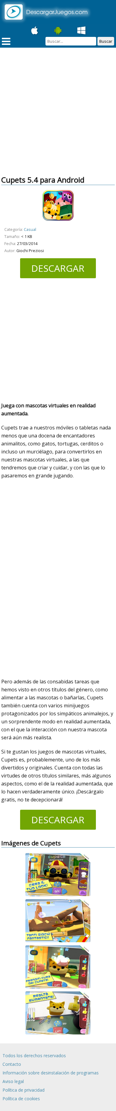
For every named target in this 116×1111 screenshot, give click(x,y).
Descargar (57, 268)
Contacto (11, 1064)
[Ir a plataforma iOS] (35, 31)
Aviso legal (13, 1081)
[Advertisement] (58, 112)
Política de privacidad (23, 1090)
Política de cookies (21, 1098)
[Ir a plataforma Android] (58, 31)
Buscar (105, 41)
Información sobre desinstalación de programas (50, 1073)
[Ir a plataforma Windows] (82, 31)
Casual (30, 229)
